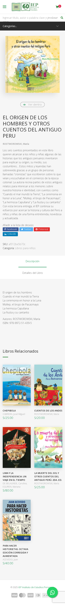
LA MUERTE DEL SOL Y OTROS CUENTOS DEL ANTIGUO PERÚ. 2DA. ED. (48, 477)
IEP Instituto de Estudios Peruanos (36, 587)
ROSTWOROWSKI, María (16, 143)
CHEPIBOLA (9, 410)
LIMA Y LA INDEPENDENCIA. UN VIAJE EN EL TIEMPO (14, 477)
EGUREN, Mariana (11, 486)
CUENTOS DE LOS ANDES (48, 410)
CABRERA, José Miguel (14, 414)
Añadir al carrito (16, 385)
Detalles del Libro (32, 273)
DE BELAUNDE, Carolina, (15, 483)
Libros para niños (25, 248)
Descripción (32, 261)
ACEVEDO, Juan (10, 559)
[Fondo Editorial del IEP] (25, 7)
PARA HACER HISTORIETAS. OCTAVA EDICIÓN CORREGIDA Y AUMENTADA (15, 551)
